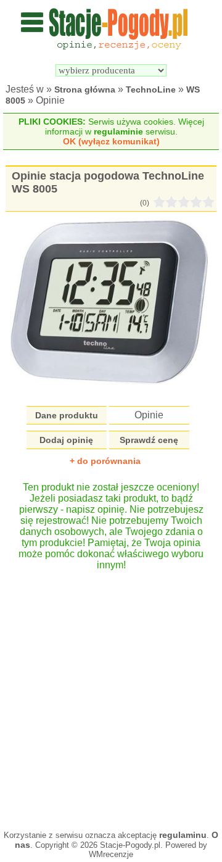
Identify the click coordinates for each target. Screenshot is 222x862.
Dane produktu (66, 415)
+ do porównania (105, 461)
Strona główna (84, 89)
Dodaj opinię (66, 440)
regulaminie (118, 131)
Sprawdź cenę (149, 440)
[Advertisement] (111, 694)
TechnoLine (151, 89)
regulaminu (183, 835)
